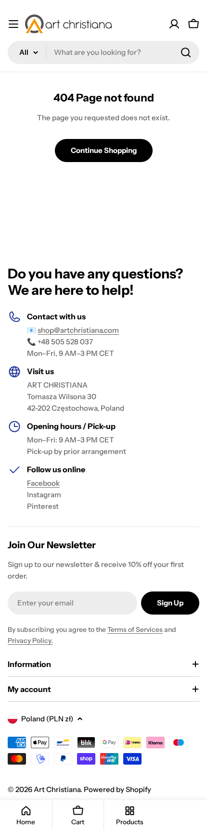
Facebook (43, 483)
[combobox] (103, 52)
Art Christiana (57, 789)
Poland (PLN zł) (47, 718)
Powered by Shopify (117, 789)
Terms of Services (135, 629)
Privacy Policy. (30, 640)
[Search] (186, 52)
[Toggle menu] (13, 24)
